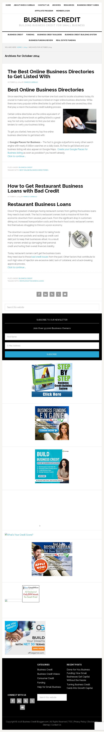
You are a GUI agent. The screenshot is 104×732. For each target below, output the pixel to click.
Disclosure (92, 722)
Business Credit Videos (48, 674)
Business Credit (52, 20)
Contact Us (56, 725)
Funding (41, 682)
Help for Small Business (49, 687)
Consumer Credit (45, 678)
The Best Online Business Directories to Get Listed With (51, 74)
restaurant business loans (32, 281)
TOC (70, 722)
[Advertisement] (22, 509)
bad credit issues (39, 257)
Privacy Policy (80, 722)
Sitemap (46, 725)
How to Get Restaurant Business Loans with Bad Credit (45, 188)
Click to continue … (17, 156)
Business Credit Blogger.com (35, 722)
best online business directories (34, 170)
